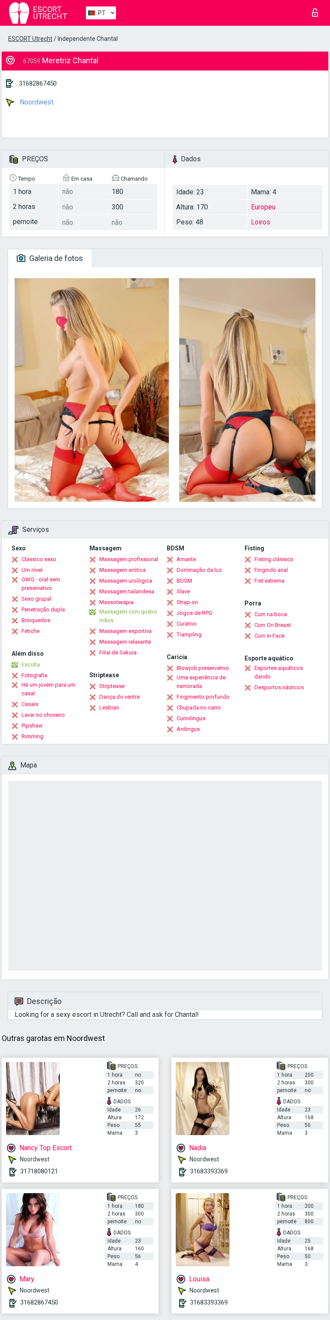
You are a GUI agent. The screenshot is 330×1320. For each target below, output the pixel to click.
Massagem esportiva (125, 631)
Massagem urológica (125, 580)
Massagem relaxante (125, 642)
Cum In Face (269, 635)
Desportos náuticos (279, 687)
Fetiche (30, 631)
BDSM (184, 580)
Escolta (30, 664)
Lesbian (109, 707)
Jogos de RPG (194, 613)
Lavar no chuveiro (43, 715)
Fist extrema (269, 580)
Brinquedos (35, 620)
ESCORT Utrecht (30, 38)
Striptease (112, 686)
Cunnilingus (191, 718)
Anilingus (188, 729)
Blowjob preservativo (203, 668)
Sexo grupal (36, 599)
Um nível (32, 570)
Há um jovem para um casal (48, 689)
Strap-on (187, 602)
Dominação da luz (199, 570)
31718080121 (39, 1171)
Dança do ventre (119, 697)
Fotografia (34, 675)
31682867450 (38, 83)
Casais (29, 704)
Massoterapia (116, 602)
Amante (186, 559)
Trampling (189, 634)
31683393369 (209, 1171)
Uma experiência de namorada (201, 681)
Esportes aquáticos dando (278, 672)
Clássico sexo (38, 559)
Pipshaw (32, 725)
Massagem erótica (122, 570)
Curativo (187, 623)
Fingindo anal (271, 570)
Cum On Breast (272, 625)
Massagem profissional (128, 559)
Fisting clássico (273, 559)
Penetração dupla (43, 609)
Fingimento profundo (203, 697)
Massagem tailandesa (126, 591)
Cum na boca (270, 614)
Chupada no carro (199, 707)
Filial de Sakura (118, 652)
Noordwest (35, 102)
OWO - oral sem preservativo (40, 583)
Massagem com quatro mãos (128, 615)
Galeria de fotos (55, 258)
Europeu (263, 207)
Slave (183, 591)
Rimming (32, 736)
